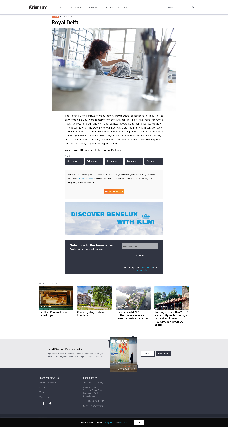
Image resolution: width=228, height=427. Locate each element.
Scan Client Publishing (93, 382)
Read (147, 354)
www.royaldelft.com (77, 150)
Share (74, 161)
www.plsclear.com (85, 178)
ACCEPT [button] (139, 422)
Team (41, 392)
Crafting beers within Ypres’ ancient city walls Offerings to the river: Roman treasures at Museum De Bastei (171, 318)
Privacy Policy (146, 267)
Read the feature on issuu (106, 150)
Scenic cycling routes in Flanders (91, 313)
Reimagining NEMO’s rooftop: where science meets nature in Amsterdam (132, 315)
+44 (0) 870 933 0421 (95, 406)
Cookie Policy (142, 270)
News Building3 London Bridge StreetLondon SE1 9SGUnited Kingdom (93, 391)
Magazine (122, 7)
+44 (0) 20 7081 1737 (94, 401)
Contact (42, 387)
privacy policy (109, 422)
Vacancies (44, 397)
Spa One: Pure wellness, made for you (53, 313)
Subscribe (163, 354)
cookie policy (125, 422)
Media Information (47, 382)
